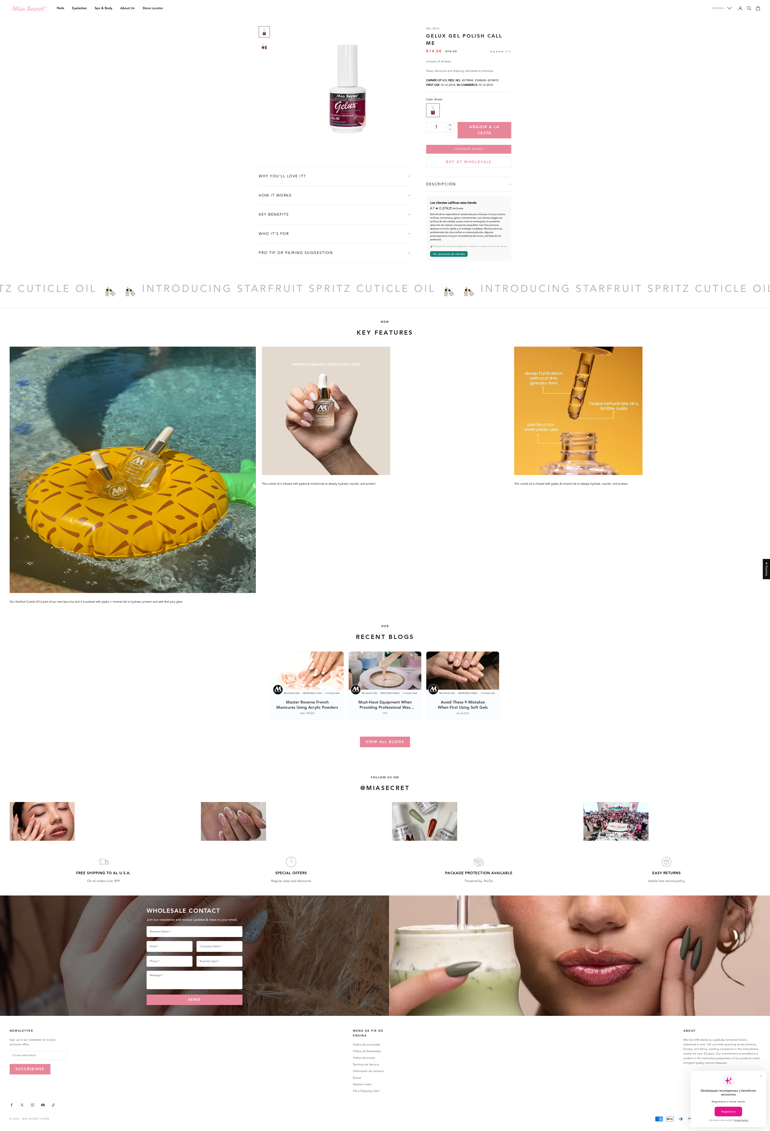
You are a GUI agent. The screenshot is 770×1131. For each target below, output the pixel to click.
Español (718, 8)
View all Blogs (385, 742)
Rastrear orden (362, 1084)
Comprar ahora (468, 149)
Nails (60, 8)
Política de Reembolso (367, 1051)
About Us (127, 8)
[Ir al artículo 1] (264, 32)
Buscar (357, 1078)
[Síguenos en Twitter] (22, 1105)
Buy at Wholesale (469, 162)
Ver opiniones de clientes (449, 254)
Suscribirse (30, 1069)
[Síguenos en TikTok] (53, 1105)
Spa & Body (103, 8)
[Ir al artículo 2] (264, 46)
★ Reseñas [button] (766, 569)
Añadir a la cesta (484, 130)
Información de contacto (368, 1071)
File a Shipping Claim (366, 1091)
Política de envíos (364, 1058)
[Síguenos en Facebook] (12, 1105)
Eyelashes (79, 8)
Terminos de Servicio (366, 1064)
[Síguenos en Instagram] (32, 1105)
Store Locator (153, 8)
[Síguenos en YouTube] (43, 1105)
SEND (194, 1000)
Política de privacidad (366, 1045)
